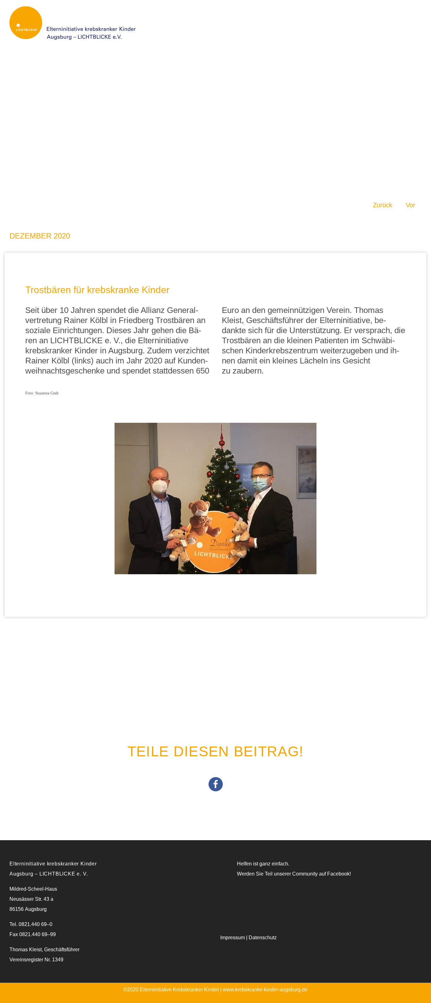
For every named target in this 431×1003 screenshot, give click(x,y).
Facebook (338, 873)
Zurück (382, 205)
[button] (216, 784)
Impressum (232, 937)
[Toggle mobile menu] (415, 14)
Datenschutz (263, 937)
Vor (410, 205)
